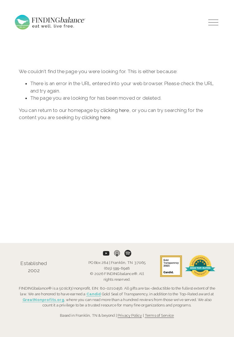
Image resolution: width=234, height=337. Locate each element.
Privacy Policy (130, 315)
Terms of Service (159, 315)
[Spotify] (127, 253)
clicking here (114, 110)
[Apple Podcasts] (117, 253)
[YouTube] (106, 253)
